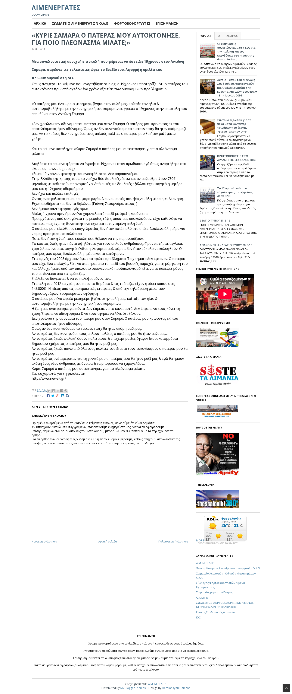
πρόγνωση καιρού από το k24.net (217, 543)
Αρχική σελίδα (107, 541)
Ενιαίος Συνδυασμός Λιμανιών (215, 612)
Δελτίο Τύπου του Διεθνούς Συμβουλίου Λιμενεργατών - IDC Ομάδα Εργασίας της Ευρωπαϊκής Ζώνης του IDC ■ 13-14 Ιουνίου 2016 (237, 87)
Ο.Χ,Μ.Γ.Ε (202, 597)
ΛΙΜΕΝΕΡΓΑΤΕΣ (56, 7)
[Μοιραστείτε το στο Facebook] (62, 391)
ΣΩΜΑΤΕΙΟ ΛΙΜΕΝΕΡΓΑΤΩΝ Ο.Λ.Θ (80, 23)
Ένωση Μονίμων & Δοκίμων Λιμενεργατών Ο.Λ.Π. (228, 568)
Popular (205, 35)
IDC (198, 617)
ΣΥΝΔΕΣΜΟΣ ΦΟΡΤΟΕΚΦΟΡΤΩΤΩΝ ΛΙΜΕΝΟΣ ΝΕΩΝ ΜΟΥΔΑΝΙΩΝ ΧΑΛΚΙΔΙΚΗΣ (225, 605)
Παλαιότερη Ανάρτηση (173, 541)
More (200, 540)
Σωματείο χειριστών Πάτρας (214, 592)
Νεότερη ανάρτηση (44, 541)
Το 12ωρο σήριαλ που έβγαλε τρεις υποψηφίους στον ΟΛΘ (235, 192)
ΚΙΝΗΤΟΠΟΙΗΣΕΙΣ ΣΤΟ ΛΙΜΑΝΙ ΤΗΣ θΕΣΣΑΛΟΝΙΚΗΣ (236, 158)
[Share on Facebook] (49, 396)
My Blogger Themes (133, 688)
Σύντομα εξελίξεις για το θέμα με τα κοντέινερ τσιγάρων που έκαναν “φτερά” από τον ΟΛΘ (234, 126)
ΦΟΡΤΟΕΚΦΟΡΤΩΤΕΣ (132, 23)
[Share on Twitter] (53, 396)
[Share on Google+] (58, 396)
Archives (232, 35)
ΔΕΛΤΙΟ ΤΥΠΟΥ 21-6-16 (215, 220)
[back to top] (286, 688)
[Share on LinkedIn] (63, 396)
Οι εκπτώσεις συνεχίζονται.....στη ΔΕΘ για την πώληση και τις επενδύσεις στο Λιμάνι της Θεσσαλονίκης (236, 51)
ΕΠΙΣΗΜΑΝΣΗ (167, 23)
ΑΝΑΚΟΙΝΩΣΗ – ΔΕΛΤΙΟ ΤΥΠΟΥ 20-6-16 (226, 245)
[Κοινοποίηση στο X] (58, 391)
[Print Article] (68, 396)
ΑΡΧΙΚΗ (40, 23)
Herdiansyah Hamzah (176, 688)
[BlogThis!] (54, 391)
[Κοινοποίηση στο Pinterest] (66, 391)
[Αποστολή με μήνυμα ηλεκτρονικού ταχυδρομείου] (49, 391)
